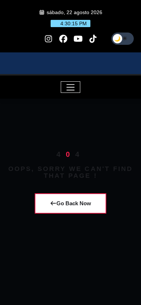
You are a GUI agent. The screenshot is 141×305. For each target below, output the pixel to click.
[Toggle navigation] (71, 87)
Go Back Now (73, 203)
